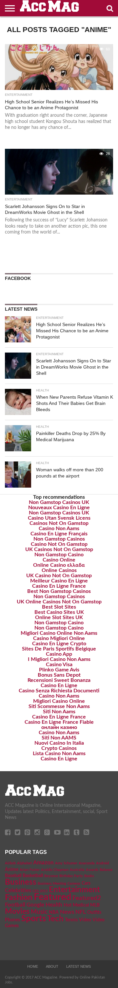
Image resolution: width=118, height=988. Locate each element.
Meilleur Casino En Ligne (59, 580)
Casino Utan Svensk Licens (59, 518)
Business (20, 882)
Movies (17, 911)
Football (15, 905)
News (67, 912)
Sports (33, 918)
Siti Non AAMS (59, 737)
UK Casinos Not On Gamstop (59, 549)
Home (32, 966)
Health (54, 905)
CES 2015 (40, 891)
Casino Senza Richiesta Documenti (59, 690)
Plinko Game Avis (59, 669)
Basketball (33, 876)
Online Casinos (59, 570)
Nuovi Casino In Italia (59, 743)
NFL (80, 912)
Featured (52, 897)
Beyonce (51, 876)
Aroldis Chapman (55, 870)
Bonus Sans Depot (59, 675)
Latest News (78, 966)
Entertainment (74, 890)
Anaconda (87, 863)
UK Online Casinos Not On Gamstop (59, 601)
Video (85, 920)
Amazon (43, 862)
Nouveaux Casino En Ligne (59, 507)
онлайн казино (59, 727)
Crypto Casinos (59, 748)
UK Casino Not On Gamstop (59, 575)
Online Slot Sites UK (59, 617)
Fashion (18, 897)
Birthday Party (71, 876)
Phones (12, 920)
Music (39, 912)
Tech (55, 919)
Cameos (74, 883)
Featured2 (86, 898)
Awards (92, 870)
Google (35, 905)
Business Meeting (52, 883)
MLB (95, 905)
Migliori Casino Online (59, 701)
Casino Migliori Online (59, 638)
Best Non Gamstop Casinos (59, 591)
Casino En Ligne (59, 685)
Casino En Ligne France (59, 586)
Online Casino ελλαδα (59, 565)
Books (89, 876)
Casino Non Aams (59, 528)
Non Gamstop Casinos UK (59, 502)
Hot (67, 905)
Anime (11, 869)
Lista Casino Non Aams (59, 753)
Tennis (71, 920)
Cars (86, 883)
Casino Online (59, 560)
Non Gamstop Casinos (59, 539)
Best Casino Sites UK (59, 612)
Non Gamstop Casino (59, 554)
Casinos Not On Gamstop (59, 523)
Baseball (13, 876)
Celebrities (18, 890)
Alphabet (24, 863)
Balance (106, 870)
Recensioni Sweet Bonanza (59, 680)
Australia (77, 870)
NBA (54, 912)
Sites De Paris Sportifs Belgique (59, 648)
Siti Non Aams (59, 711)
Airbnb (10, 863)
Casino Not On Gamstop (59, 544)
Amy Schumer (66, 863)
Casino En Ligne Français (59, 533)
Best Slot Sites (59, 607)
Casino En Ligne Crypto (59, 643)
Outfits (94, 912)
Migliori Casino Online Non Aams (59, 633)
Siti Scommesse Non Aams (59, 706)
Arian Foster (30, 870)
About (52, 966)
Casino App (59, 654)
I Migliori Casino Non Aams (59, 659)
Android (102, 863)
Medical (81, 905)
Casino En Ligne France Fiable (59, 722)
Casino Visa (59, 664)
